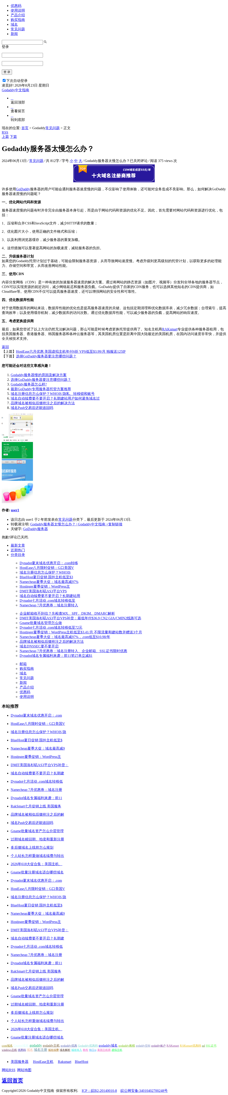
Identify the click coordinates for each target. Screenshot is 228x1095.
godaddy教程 (126, 1045)
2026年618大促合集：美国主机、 (36, 864)
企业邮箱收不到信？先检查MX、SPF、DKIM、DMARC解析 (67, 613)
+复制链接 (113, 524)
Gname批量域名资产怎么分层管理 (37, 831)
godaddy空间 (143, 1045)
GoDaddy (23, 189)
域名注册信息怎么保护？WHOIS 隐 (38, 732)
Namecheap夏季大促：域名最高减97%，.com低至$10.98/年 (65, 637)
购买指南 (18, 20)
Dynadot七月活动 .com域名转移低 (37, 781)
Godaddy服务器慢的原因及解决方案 (39, 375)
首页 (24, 128)
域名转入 (76, 1049)
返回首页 (12, 1080)
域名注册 (40, 1049)
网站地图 (24, 1070)
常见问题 (18, 29)
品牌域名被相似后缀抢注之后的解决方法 (43, 403)
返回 (5, 347)
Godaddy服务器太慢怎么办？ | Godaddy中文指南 (67, 524)
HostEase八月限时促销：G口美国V (47, 568)
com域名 (7, 1045)
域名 (14, 24)
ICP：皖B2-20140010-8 (99, 1091)
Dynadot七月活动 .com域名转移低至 (47, 600)
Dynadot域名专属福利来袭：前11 (36, 798)
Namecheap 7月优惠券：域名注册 (36, 790)
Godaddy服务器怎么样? (29, 384)
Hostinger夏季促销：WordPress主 (45, 586)
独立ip (92, 1049)
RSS (5, 132)
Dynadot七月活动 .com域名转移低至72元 (51, 627)
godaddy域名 (108, 1045)
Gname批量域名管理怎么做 (41, 623)
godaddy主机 (51, 1045)
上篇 (5, 137)
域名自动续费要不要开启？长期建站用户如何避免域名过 (55, 398)
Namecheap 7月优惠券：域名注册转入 (49, 605)
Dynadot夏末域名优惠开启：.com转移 (49, 563)
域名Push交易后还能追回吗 (32, 408)
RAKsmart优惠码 (190, 1045)
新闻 (14, 34)
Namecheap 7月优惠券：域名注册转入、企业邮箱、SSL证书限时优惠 (73, 651)
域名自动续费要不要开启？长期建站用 (50, 596)
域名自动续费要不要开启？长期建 (37, 773)
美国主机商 (104, 1049)
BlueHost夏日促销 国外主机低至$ (36, 740)
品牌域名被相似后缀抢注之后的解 (37, 814)
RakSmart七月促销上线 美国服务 (36, 806)
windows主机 (9, 1049)
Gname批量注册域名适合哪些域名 (37, 872)
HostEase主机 (43, 1062)
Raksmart (64, 1062)
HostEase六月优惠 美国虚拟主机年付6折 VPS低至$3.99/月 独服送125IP (71, 351)
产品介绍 (18, 15)
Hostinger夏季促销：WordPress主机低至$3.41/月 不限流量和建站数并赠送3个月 (81, 632)
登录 (5, 47)
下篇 (13, 137)
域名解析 (65, 1049)
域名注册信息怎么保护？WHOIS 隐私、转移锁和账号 (53, 394)
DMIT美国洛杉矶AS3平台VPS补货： (40, 765)
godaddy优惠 (69, 1045)
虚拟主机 (117, 1049)
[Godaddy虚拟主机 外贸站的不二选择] (17, 502)
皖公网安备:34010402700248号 (144, 1091)
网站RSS (8, 1070)
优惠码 (16, 6)
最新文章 (18, 545)
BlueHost (81, 1062)
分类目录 (18, 555)
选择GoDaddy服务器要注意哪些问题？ (46, 356)
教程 (85, 1049)
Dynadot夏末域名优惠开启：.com (36, 715)
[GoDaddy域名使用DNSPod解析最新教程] (17, 479)
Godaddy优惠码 (88, 1045)
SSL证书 (211, 1045)
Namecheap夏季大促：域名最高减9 (38, 748)
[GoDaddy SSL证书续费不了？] (17, 435)
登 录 (7, 72)
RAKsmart (169, 329)
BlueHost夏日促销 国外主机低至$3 (46, 577)
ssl (203, 1045)
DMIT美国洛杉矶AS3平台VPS (43, 591)
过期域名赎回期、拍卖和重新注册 (37, 839)
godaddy (36, 1045)
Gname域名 (21, 1045)
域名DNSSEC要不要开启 (39, 646)
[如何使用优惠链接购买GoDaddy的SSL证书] (17, 457)
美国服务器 (19, 1062)
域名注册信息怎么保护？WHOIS (45, 572)
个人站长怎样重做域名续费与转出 (37, 856)
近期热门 (18, 550)
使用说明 (18, 10)
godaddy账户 (158, 1045)
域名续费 (53, 1049)
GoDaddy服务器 (35, 529)
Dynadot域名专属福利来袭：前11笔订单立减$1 (56, 655)
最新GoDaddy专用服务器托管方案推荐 (41, 389)
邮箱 (23, 664)
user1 (15, 510)
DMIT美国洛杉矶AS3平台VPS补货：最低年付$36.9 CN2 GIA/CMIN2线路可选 (80, 618)
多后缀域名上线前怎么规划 (32, 847)
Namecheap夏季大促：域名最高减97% (49, 582)
